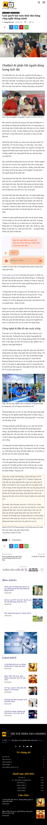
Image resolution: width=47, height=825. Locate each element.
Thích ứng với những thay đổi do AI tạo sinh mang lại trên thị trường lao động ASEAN (17, 588)
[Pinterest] (21, 27)
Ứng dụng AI (15, 12)
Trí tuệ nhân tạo (7, 275)
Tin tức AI (6, 12)
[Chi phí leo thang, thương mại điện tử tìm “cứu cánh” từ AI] (33, 714)
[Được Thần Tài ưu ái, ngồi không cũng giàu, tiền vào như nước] (33, 679)
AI (9, 540)
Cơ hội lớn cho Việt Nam (38, 556)
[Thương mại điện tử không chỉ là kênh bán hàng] (33, 702)
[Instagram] (19, 746)
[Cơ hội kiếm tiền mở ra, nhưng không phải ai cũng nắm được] (33, 667)
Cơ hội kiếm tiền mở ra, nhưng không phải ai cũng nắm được (15, 665)
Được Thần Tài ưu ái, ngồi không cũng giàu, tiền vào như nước (15, 677)
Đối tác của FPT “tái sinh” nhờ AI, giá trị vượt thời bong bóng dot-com (17, 601)
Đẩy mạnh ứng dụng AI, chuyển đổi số (17, 613)
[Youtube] (31, 746)
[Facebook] (11, 27)
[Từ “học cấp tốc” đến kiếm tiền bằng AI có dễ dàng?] (33, 690)
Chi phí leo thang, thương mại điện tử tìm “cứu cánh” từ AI (14, 712)
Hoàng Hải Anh (9, 22)
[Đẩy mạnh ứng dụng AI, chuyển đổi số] (38, 617)
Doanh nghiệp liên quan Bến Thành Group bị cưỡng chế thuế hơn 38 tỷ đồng (12, 558)
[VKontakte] (27, 746)
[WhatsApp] (26, 27)
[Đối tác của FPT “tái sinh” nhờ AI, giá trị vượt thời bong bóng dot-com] (38, 604)
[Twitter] (16, 27)
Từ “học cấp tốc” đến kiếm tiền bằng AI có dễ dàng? (15, 689)
